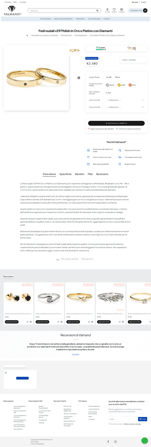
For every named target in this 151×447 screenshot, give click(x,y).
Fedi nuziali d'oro (66, 35)
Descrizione (49, 174)
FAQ (90, 174)
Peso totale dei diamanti (94, 93)
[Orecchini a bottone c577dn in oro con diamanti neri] (18, 297)
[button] (116, 123)
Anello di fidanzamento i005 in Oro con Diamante (49, 314)
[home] (28, 35)
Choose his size (94, 100)
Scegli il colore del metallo (95, 84)
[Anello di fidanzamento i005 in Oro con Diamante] (49, 297)
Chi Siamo (82, 401)
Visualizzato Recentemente (15, 366)
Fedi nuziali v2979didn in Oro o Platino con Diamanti (107, 35)
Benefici (79, 174)
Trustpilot (75, 354)
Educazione (8, 401)
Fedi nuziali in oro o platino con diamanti (44, 35)
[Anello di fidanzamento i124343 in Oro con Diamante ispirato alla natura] (110, 297)
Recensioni (102, 174)
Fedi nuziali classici (81, 35)
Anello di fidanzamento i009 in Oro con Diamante (80, 314)
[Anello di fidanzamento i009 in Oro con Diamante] (80, 297)
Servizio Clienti (60, 401)
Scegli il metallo (94, 77)
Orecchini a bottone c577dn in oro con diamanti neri (18, 314)
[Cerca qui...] (97, 11)
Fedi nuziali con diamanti (69, 259)
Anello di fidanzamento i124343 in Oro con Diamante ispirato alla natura (110, 314)
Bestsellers (8, 276)
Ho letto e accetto (125, 424)
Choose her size (94, 107)
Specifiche (65, 174)
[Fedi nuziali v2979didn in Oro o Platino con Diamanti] (9, 379)
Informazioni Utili (36, 401)
